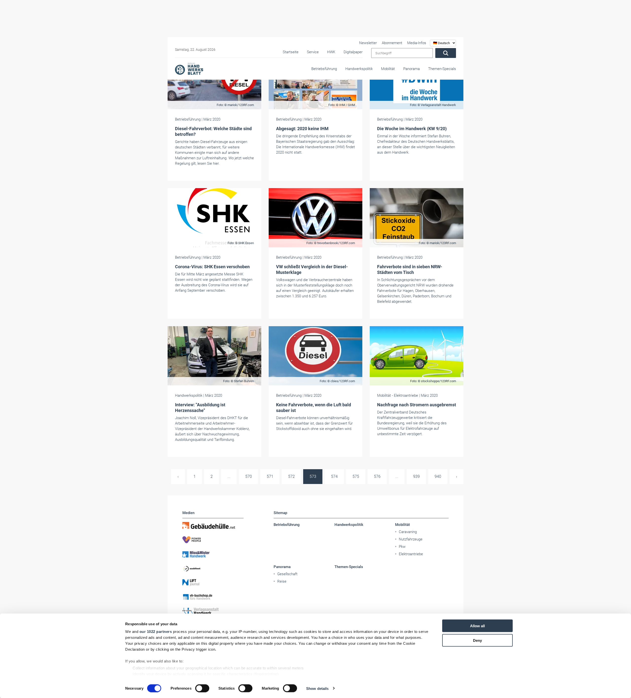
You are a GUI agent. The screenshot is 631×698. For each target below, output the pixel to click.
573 (313, 476)
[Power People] (213, 539)
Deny (477, 640)
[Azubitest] (213, 568)
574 (334, 476)
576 (377, 476)
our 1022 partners (156, 631)
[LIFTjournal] (213, 582)
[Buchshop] (213, 596)
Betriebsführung (324, 69)
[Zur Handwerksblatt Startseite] (189, 68)
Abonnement (392, 43)
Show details (317, 688)
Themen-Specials (442, 69)
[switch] (202, 688)
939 (416, 476)
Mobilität (388, 69)
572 (291, 476)
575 (355, 476)
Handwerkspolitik (359, 69)
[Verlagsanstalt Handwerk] (213, 611)
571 (270, 476)
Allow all (477, 626)
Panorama (411, 69)
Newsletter (368, 43)
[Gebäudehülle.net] (213, 525)
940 (438, 476)
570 (248, 476)
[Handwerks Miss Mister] (213, 554)
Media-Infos (416, 43)
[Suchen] (445, 53)
